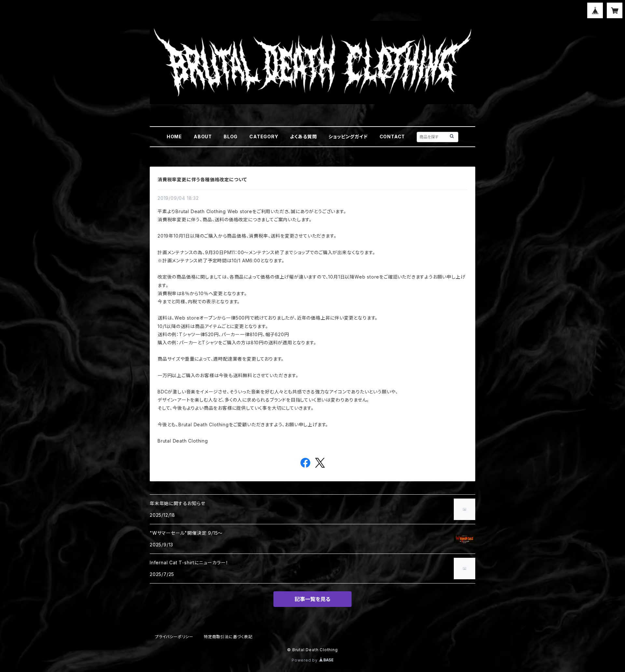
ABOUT (203, 136)
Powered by (305, 660)
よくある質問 (303, 136)
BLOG (231, 136)
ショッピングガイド (348, 136)
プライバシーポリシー (174, 636)
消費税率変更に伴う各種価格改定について (202, 179)
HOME (174, 136)
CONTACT (392, 136)
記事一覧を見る (312, 599)
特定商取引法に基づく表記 (228, 636)
